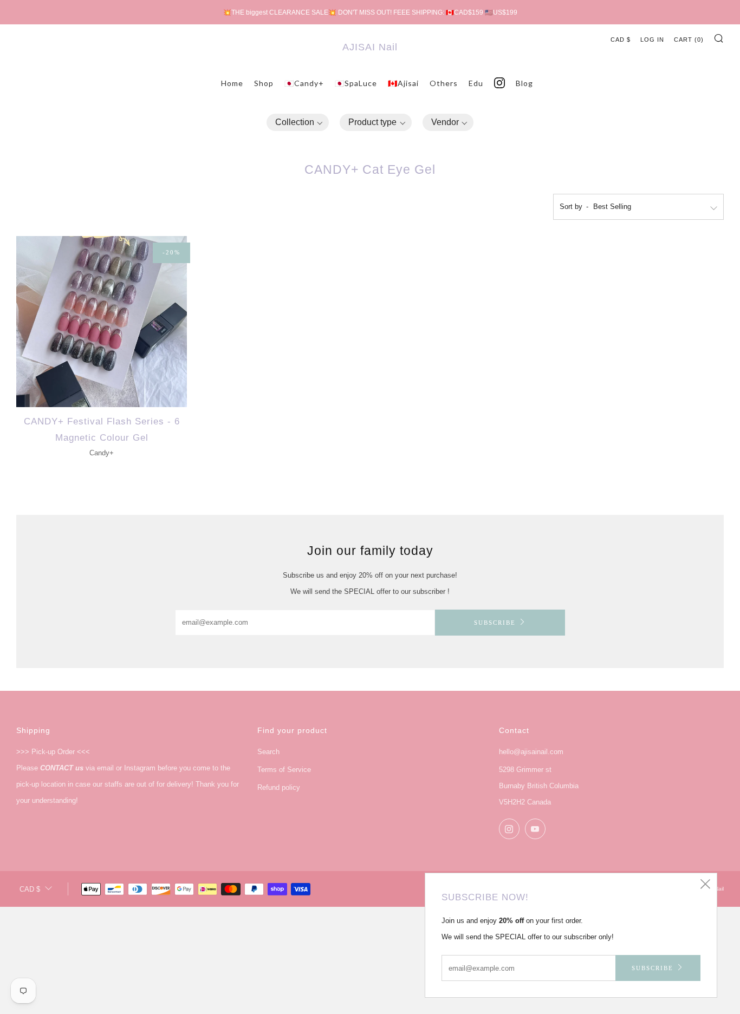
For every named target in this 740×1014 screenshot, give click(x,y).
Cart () (689, 39)
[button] (298, 122)
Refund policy (278, 787)
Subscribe (495, 622)
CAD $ (621, 39)
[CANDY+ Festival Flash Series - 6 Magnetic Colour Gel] (101, 321)
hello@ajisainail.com (531, 752)
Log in (652, 39)
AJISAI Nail (370, 47)
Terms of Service (284, 770)
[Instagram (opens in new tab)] (499, 83)
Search (268, 752)
